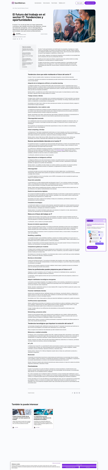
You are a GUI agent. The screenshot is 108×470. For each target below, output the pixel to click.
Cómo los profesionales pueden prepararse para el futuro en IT (27, 59)
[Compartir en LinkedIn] (17, 39)
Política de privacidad (56, 463)
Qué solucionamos (38, 2)
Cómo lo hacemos (46, 2)
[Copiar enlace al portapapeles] (72, 393)
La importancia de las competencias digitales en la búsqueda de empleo (42, 418)
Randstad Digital (60, 150)
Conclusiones (24, 66)
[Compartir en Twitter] (19, 39)
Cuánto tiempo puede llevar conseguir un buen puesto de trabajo (21, 418)
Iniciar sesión (80, 3)
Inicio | (14, 8)
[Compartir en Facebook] (21, 39)
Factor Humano (54, 2)
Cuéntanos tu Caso (90, 3)
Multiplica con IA (62, 2)
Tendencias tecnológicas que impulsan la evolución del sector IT (27, 64)
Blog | (16, 8)
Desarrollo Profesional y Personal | (22, 8)
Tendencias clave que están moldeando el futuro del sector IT (27, 50)
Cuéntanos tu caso (92, 247)
